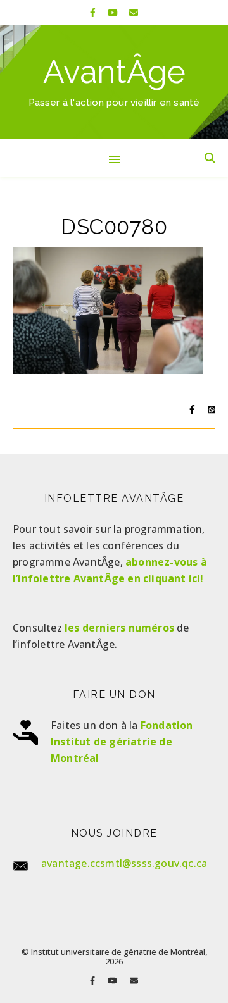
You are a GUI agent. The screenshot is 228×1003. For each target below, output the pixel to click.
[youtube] (114, 12)
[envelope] (133, 12)
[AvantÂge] (114, 82)
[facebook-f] (94, 12)
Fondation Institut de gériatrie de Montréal (122, 741)
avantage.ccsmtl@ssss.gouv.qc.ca (124, 863)
